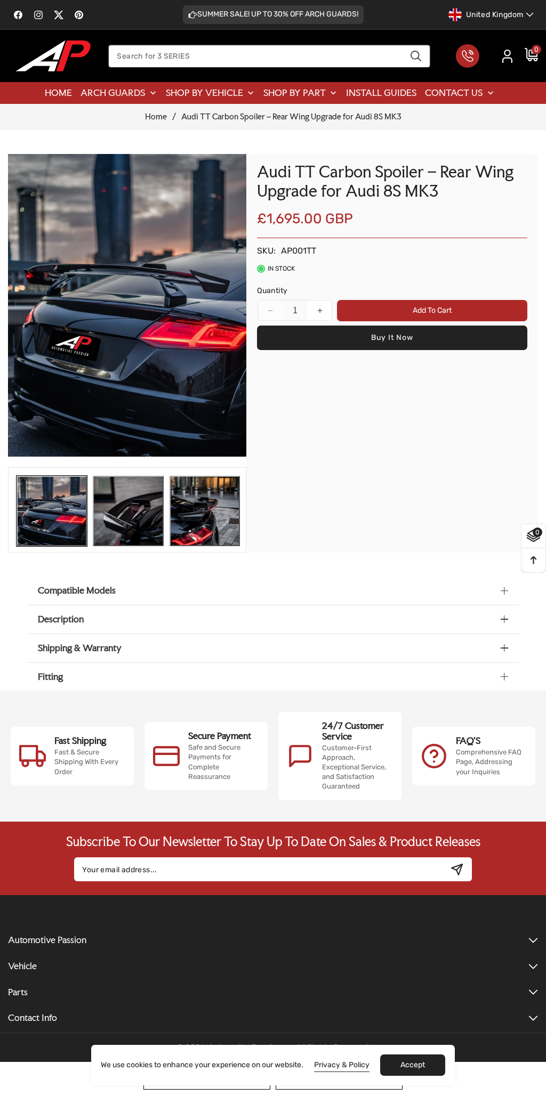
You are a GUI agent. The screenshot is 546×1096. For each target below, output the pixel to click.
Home (156, 116)
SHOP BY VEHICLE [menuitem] (204, 92)
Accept (412, 1064)
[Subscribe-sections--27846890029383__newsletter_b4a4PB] (457, 869)
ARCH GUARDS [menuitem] (113, 92)
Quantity (272, 290)
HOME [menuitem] (58, 92)
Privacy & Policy (342, 1064)
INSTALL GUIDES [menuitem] (381, 92)
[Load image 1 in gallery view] (52, 511)
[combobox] (269, 56)
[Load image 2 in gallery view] (128, 511)
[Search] (416, 56)
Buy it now (392, 337)
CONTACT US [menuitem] (454, 92)
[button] (526, 56)
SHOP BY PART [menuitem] (294, 92)
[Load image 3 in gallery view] (205, 511)
